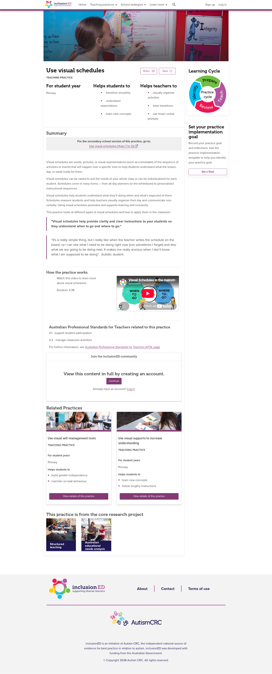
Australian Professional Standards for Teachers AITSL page (122, 347)
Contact (167, 589)
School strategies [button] (132, 4)
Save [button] (165, 71)
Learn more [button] (157, 4)
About (142, 589)
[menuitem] (210, 4)
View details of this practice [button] (78, 496)
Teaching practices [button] (102, 4)
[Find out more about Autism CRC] (136, 618)
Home (82, 4)
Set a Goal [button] (208, 171)
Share (146, 71)
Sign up (210, 4)
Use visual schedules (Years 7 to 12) (111, 146)
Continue (114, 381)
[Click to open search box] (174, 4)
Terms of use (199, 589)
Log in (223, 4)
